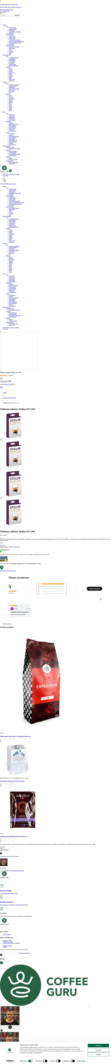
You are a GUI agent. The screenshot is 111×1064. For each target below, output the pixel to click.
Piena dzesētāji (12, 127)
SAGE (10, 75)
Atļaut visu (98, 1045)
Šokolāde (11, 52)
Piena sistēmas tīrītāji (14, 88)
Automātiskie (12, 59)
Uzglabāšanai (12, 144)
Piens (10, 49)
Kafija (4, 25)
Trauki (7, 132)
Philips (10, 76)
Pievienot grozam (4, 550)
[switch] (45, 1061)
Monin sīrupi (12, 48)
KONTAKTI (3, 9)
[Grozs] (4, 181)
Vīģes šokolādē (12, 152)
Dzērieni (8, 156)
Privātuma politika (7, 945)
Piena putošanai (13, 141)
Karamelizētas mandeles (15, 154)
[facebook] (3, 18)
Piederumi (8, 121)
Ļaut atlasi (98, 1050)
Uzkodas (8, 150)
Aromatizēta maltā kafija (15, 31)
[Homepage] (6, 171)
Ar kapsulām (12, 61)
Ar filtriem (11, 63)
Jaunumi (5, 947)
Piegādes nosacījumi (8, 941)
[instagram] (3, 19)
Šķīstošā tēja (12, 118)
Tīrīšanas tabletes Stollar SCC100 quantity (10, 547)
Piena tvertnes (12, 128)
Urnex (10, 110)
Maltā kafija (12, 30)
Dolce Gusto (12, 38)
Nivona (11, 69)
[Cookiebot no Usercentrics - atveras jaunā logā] (9, 1061)
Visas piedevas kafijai (14, 46)
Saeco (10, 78)
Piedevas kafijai (10, 45)
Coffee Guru (12, 35)
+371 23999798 (5, 11)
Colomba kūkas (13, 155)
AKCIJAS (5, 175)
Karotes (11, 143)
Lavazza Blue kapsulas (14, 40)
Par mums (21, 870)
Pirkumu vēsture (7, 934)
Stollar (10, 74)
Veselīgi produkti (10, 147)
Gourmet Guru (6, 146)
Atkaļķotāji (11, 87)
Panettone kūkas (13, 151)
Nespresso (11, 44)
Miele (10, 105)
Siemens (11, 101)
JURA (10, 68)
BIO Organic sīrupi (13, 162)
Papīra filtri (11, 91)
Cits (10, 53)
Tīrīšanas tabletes (13, 86)
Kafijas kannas (12, 64)
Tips (7, 26)
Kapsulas (11, 33)
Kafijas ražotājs (9, 34)
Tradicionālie (12, 60)
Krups (10, 109)
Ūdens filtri (11, 90)
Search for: (2, 12)
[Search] (0, 331)
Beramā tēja (12, 117)
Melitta (10, 71)
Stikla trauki (12, 139)
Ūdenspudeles (12, 137)
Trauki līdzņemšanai (14, 136)
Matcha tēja (12, 114)
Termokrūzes (12, 133)
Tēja (7, 113)
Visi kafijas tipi (12, 27)
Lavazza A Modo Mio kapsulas (16, 41)
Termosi (11, 135)
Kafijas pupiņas (12, 29)
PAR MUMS (10, 9)
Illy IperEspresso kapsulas (15, 42)
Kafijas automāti (7, 54)
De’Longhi (11, 98)
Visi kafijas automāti (14, 57)
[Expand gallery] (1, 440)
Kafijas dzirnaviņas (13, 124)
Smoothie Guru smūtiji (14, 148)
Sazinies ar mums (7, 940)
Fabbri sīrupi (12, 163)
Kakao (10, 158)
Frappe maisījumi (13, 159)
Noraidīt (98, 1054)
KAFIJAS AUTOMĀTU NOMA (11, 174)
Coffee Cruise (12, 37)
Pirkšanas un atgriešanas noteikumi (11, 943)
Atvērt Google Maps (5, 570)
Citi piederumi (12, 131)
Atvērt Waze (13, 570)
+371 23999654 (5, 870)
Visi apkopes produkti (14, 84)
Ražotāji (8, 67)
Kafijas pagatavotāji (13, 65)
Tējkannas (11, 129)
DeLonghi (11, 72)
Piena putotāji (12, 125)
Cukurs (11, 50)
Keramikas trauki (13, 140)
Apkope (5, 82)
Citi (10, 93)
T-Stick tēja (11, 116)
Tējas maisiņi (12, 120)
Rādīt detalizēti (82, 1061)
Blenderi (11, 122)
